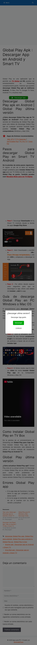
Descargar (18, 323)
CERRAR (19, 328)
